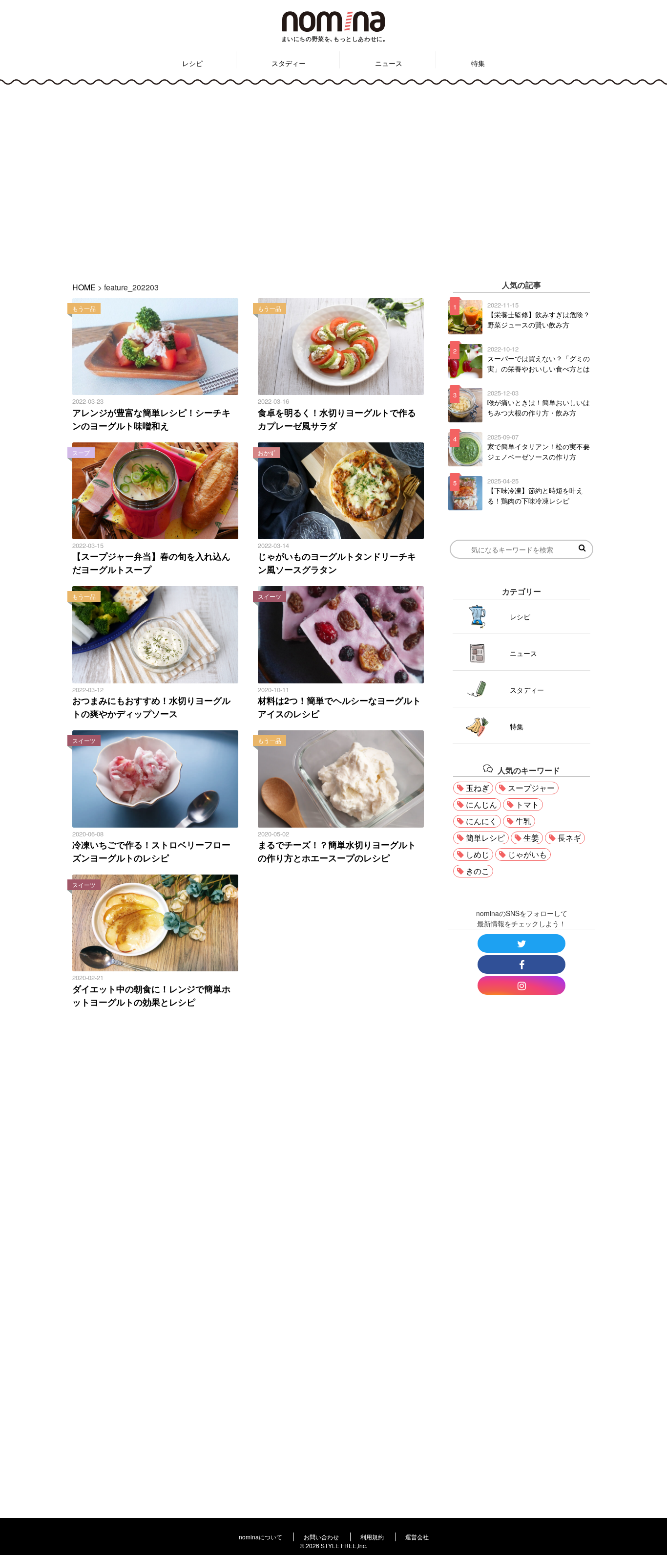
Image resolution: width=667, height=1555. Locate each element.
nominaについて (260, 1537)
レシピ (192, 63)
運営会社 (417, 1537)
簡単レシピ (485, 837)
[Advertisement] (333, 176)
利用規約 (372, 1537)
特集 (478, 63)
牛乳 (523, 821)
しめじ (477, 854)
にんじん (481, 804)
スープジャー (531, 787)
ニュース (388, 63)
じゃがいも (527, 854)
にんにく (481, 821)
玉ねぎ (477, 787)
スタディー (288, 63)
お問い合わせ (321, 1537)
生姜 (531, 837)
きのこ (477, 870)
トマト (527, 804)
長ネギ (569, 837)
